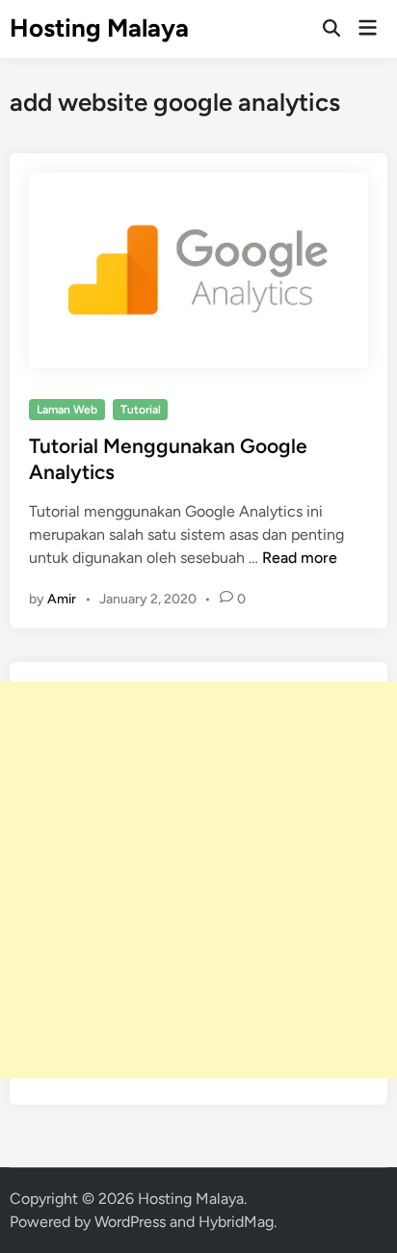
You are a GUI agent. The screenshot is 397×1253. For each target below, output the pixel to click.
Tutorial (140, 409)
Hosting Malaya (99, 28)
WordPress (130, 1222)
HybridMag (236, 1222)
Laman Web (67, 409)
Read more (299, 557)
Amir (61, 599)
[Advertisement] (198, 880)
